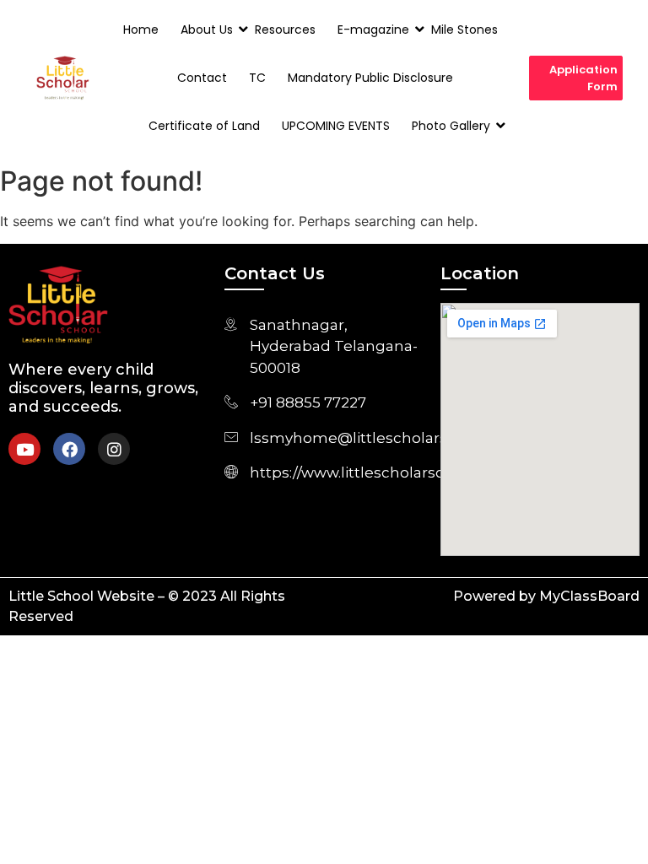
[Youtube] (24, 449)
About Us (207, 29)
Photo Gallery (451, 125)
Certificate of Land (204, 125)
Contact (202, 77)
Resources (285, 29)
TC (257, 77)
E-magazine (373, 29)
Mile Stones (464, 29)
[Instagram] (114, 449)
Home (141, 29)
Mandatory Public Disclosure (370, 77)
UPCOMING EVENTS (336, 125)
